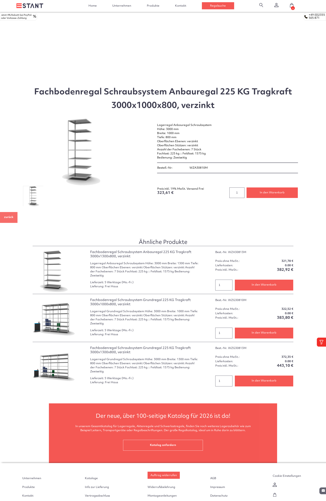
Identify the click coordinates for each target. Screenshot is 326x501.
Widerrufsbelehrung (161, 487)
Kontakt (180, 6)
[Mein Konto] (276, 5)
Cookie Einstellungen (287, 476)
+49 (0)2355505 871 (317, 16)
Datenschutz (219, 496)
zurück (9, 217)
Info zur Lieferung (97, 487)
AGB (213, 478)
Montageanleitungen (162, 496)
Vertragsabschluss (97, 496)
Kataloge (91, 478)
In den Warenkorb (272, 192)
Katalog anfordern (163, 445)
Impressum (217, 487)
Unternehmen (121, 6)
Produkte (28, 487)
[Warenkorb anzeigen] (275, 496)
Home (92, 6)
